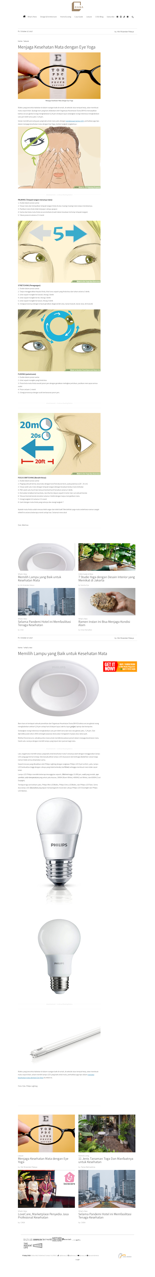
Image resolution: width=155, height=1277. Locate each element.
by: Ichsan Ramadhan (85, 630)
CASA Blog (99, 16)
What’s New (32, 16)
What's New (22, 574)
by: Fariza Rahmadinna (86, 1167)
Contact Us (48, 1255)
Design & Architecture (48, 16)
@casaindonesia (93, 1255)
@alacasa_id (63, 1255)
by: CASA (21, 630)
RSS (54, 1255)
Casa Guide (78, 16)
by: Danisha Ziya (83, 585)
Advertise (41, 1255)
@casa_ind (83, 1255)
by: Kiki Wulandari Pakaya (124, 32)
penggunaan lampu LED (75, 121)
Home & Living (65, 16)
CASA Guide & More (85, 574)
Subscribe (110, 16)
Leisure (89, 16)
